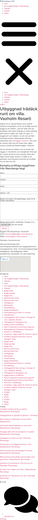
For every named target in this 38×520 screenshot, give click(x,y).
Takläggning (8, 303)
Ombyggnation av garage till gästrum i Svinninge (18, 415)
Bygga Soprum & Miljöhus (14, 325)
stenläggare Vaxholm (20, 141)
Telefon (3, 179)
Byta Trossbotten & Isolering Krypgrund (19, 327)
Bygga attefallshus (11, 310)
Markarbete (8, 305)
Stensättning (9, 315)
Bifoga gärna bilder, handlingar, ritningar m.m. (17, 222)
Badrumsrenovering (11, 298)
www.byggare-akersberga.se (16, 236)
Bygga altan (8, 291)
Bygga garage (9, 293)
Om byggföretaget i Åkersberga (16, 6)
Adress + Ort (5, 193)
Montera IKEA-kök (11, 300)
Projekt (7, 11)
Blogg (6, 395)
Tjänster (7, 8)
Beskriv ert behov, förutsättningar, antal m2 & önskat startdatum (17, 199)
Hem (6, 4)
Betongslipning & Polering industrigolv (18, 329)
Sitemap (3, 519)
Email (2, 186)
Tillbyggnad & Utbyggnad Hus (15, 322)
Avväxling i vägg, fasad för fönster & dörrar (20, 334)
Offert (6, 13)
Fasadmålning (9, 308)
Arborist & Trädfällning (12, 332)
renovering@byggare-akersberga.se (19, 234)
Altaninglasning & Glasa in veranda (17, 312)
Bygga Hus (8, 296)
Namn (2, 173)
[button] (19, 52)
